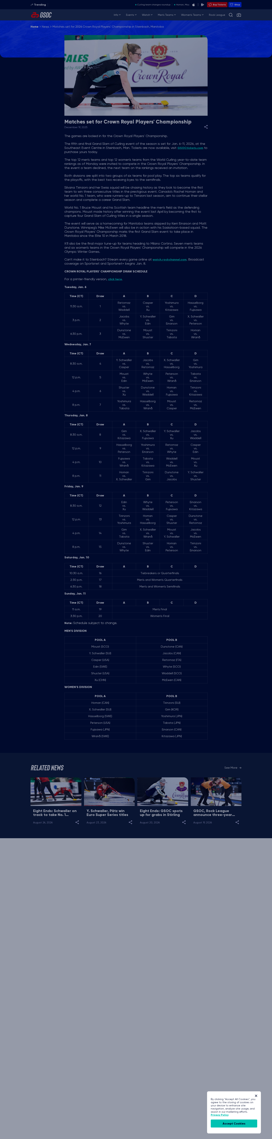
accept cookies (234, 1123)
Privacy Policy (220, 1115)
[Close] (256, 1095)
